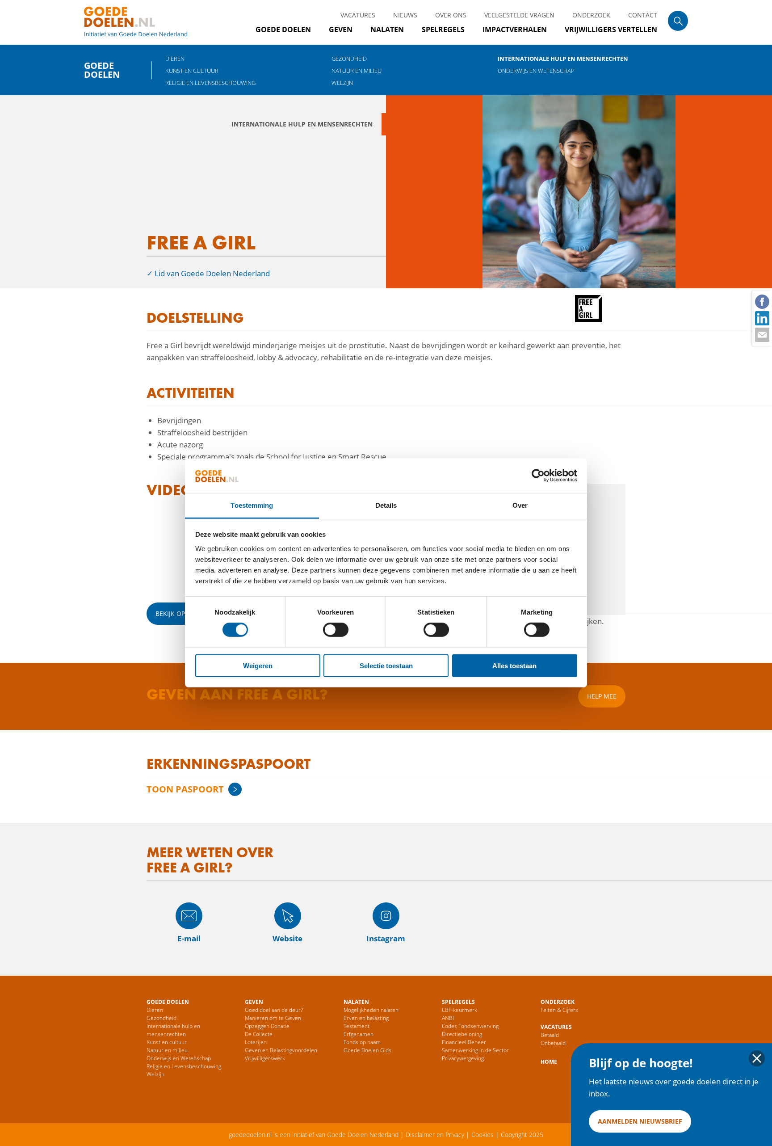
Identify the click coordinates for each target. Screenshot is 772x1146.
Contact (642, 15)
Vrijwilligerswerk (265, 1058)
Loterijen (256, 1042)
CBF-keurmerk (459, 1010)
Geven (340, 29)
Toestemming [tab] (252, 505)
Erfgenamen (358, 1034)
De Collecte (259, 1034)
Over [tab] (520, 505)
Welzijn (342, 83)
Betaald (550, 1035)
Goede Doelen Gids (367, 1050)
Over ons (450, 15)
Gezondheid (349, 59)
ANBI (448, 1018)
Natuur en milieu (356, 71)
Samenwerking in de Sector (475, 1050)
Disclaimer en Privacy (435, 1134)
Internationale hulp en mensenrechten (563, 59)
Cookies (482, 1134)
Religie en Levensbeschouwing (210, 83)
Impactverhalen (514, 29)
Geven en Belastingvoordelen (281, 1050)
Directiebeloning (462, 1034)
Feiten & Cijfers (559, 1010)
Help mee (602, 696)
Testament (356, 1026)
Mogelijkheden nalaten (371, 1010)
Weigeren (258, 665)
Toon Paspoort (185, 789)
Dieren (175, 59)
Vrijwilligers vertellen (611, 29)
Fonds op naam (362, 1042)
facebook (761, 301)
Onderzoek (591, 15)
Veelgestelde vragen (519, 15)
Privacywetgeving (463, 1058)
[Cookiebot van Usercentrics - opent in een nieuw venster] (538, 475)
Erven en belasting (366, 1018)
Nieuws (405, 15)
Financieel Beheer (464, 1042)
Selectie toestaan (386, 665)
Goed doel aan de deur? (274, 1010)
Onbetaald (553, 1043)
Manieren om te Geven (273, 1018)
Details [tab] (386, 505)
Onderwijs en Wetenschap (536, 71)
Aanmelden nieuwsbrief (640, 1121)
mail (761, 334)
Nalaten (387, 29)
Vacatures (357, 15)
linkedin (761, 317)
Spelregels (443, 29)
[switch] (335, 630)
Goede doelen (146, 22)
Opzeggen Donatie (267, 1026)
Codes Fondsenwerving (470, 1026)
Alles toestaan (514, 665)
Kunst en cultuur (191, 71)
